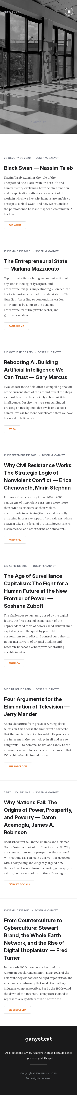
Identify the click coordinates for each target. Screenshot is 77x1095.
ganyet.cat (12, 11)
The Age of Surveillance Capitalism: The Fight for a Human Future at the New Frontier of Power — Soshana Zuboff (36, 591)
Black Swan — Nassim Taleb (38, 168)
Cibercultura (17, 1010)
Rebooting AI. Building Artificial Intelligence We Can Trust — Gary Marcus (35, 369)
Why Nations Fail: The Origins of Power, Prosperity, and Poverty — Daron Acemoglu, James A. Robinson (38, 817)
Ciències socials (19, 884)
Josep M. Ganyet (47, 157)
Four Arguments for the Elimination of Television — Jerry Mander (37, 706)
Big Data (14, 663)
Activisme (15, 540)
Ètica (12, 429)
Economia (15, 225)
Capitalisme (16, 326)
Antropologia (18, 766)
